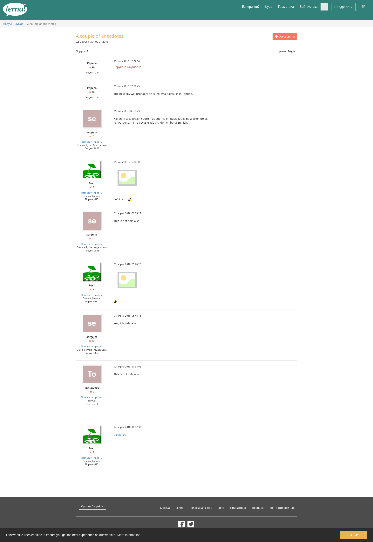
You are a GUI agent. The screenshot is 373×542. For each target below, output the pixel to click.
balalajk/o (120, 434)
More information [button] (128, 535)
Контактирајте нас (281, 508)
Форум (7, 24)
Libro (221, 508)
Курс (268, 6)
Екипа (180, 508)
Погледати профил (92, 141)
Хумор (19, 24)
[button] (324, 6)
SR (363, 6)
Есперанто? (250, 6)
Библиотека (309, 6)
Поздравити (343, 7)
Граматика (286, 6)
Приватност (238, 508)
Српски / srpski (91, 506)
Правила (258, 508)
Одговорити (286, 36)
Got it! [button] (354, 535)
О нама (165, 508)
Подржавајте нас (200, 508)
